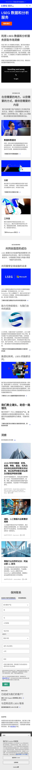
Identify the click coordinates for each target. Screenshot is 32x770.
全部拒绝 (16, 762)
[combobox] (16, 605)
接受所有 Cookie (16, 757)
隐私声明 (5, 678)
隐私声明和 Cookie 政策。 (22, 754)
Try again (16, 78)
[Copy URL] (16, 75)
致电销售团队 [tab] (22, 598)
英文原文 (13, 726)
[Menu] (29, 5)
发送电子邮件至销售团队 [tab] (8, 598)
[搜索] (26, 5)
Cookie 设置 (16, 767)
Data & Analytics (18, 2)
